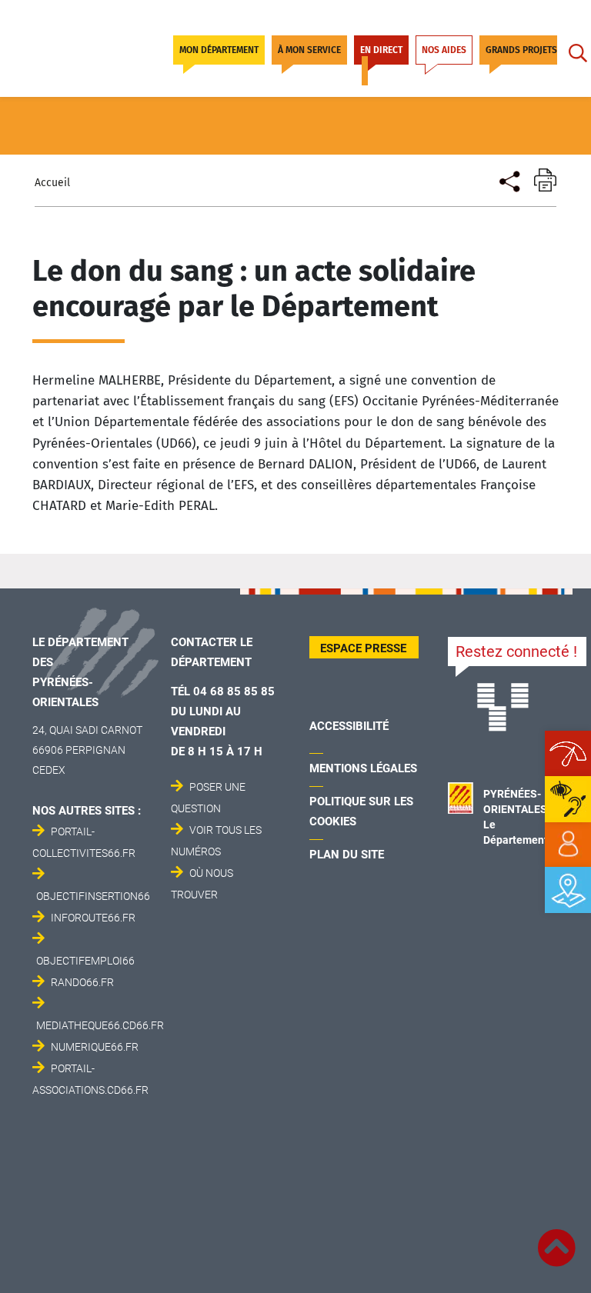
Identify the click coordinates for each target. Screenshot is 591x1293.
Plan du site (346, 854)
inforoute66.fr (93, 917)
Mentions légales (363, 768)
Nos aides (444, 50)
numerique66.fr (95, 1047)
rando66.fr (82, 982)
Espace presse (363, 648)
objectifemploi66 (85, 961)
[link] (568, 844)
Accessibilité (349, 726)
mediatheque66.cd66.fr (100, 1025)
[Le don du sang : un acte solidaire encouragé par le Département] (508, 179)
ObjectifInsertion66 (93, 896)
